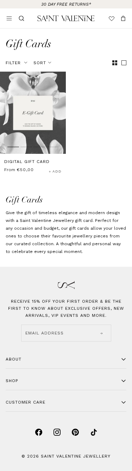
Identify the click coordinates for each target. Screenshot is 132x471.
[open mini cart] (123, 18)
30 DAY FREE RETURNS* (66, 4)
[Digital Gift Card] (33, 113)
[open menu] (9, 18)
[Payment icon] (38, 432)
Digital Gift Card (27, 161)
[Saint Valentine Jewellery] (66, 18)
